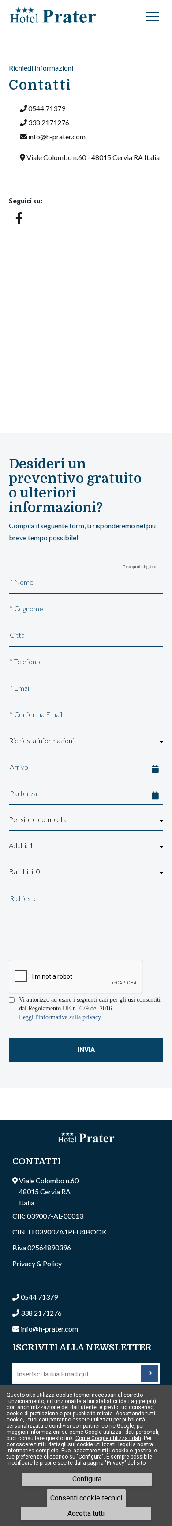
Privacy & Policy (37, 1263)
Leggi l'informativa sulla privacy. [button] (60, 1017)
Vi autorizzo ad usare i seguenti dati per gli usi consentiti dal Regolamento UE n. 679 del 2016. (90, 1004)
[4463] (149, 1373)
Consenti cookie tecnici (86, 1498)
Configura (86, 1479)
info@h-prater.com (57, 136)
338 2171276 (48, 122)
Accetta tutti (86, 1513)
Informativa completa (33, 1450)
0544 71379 (46, 108)
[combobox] (86, 742)
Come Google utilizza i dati (108, 1438)
